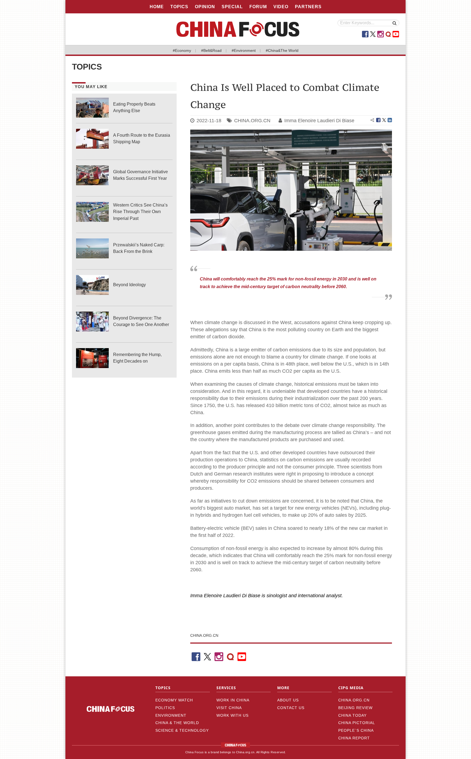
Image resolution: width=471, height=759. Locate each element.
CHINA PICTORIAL (356, 723)
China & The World (177, 723)
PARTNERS (308, 6)
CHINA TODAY (352, 715)
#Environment (244, 50)
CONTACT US (290, 708)
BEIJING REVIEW (355, 708)
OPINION (205, 6)
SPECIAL (232, 6)
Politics (165, 708)
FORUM (258, 6)
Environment (170, 715)
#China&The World (282, 50)
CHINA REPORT (354, 738)
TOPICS (179, 6)
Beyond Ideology (129, 284)
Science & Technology (182, 730)
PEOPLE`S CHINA (356, 730)
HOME (157, 6)
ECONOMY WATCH (174, 700)
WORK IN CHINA (232, 700)
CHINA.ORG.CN (252, 120)
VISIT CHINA (229, 708)
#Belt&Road (211, 50)
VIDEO (280, 6)
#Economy (182, 50)
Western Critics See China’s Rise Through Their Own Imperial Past (140, 211)
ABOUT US (288, 700)
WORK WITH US (232, 715)
